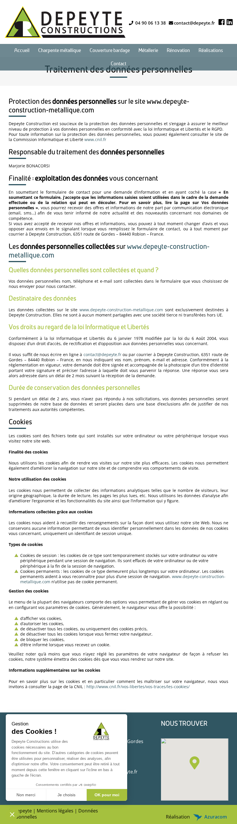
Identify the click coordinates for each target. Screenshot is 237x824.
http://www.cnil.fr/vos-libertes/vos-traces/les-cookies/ (138, 686)
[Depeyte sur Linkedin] (230, 22)
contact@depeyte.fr (194, 23)
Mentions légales (55, 811)
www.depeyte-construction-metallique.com (121, 309)
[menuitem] (22, 50)
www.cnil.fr (95, 139)
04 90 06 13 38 (150, 23)
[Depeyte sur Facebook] (222, 22)
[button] (194, 763)
